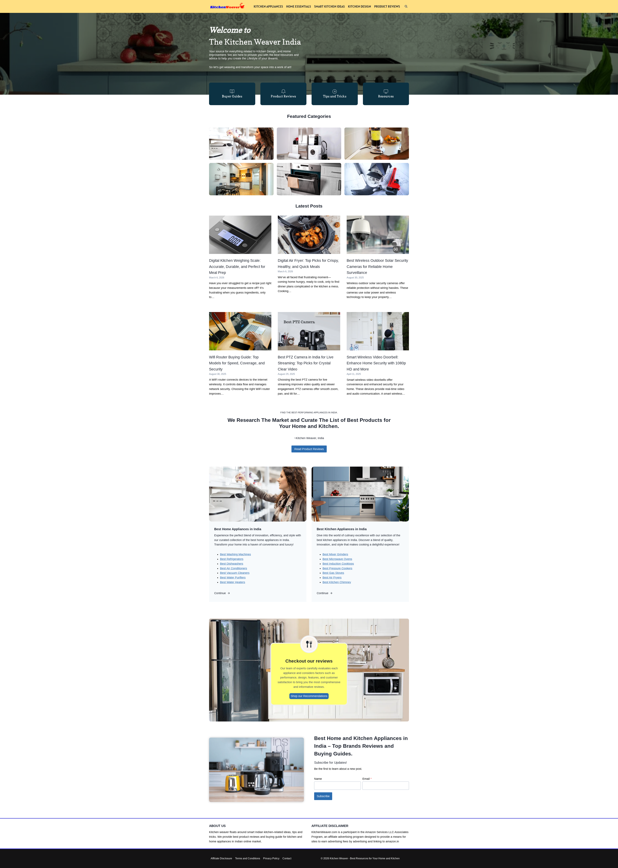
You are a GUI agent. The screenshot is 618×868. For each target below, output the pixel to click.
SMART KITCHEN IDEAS (329, 6)
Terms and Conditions (247, 858)
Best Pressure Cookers (337, 568)
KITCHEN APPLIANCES (268, 6)
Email (367, 778)
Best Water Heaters (232, 582)
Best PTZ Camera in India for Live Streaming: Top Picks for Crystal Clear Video (305, 363)
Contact (286, 858)
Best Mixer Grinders (335, 554)
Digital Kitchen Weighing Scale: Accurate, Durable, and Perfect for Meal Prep (237, 266)
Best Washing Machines (235, 554)
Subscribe (323, 796)
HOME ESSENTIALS (298, 6)
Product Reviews (283, 96)
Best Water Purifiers (233, 577)
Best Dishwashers (231, 563)
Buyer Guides (232, 96)
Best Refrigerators (231, 559)
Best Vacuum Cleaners (234, 572)
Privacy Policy (271, 858)
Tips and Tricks (334, 96)
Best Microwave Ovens (337, 559)
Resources (386, 96)
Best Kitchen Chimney (337, 582)
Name (318, 778)
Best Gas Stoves (333, 572)
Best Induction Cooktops (338, 563)
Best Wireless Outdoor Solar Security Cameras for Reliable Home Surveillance (377, 266)
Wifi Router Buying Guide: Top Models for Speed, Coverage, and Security (237, 363)
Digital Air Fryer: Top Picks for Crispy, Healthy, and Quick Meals (308, 263)
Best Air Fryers (332, 577)
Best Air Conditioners (233, 568)
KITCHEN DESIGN (359, 6)
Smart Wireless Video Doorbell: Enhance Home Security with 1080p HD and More (376, 363)
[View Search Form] (406, 6)
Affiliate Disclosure (221, 858)
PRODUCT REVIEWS (387, 6)
